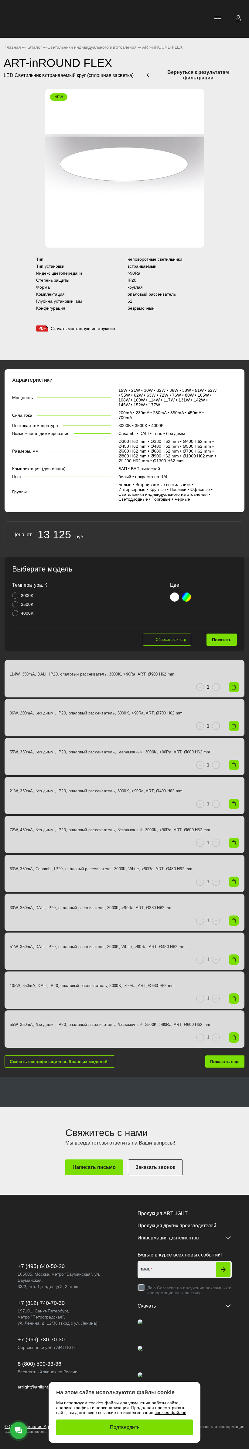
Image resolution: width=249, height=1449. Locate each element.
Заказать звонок (155, 1167)
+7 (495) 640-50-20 (41, 1266)
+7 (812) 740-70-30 (41, 1303)
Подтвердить (124, 1427)
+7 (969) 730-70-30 (41, 1339)
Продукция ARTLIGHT (163, 1213)
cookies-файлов (170, 1412)
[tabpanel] (124, 168)
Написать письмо (94, 1167)
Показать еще (225, 1061)
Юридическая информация (217, 1426)
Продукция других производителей (177, 1225)
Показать (222, 639)
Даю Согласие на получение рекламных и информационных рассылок (189, 1290)
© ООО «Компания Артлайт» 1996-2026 (44, 1426)
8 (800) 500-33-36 (39, 1364)
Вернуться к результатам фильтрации (198, 75)
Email (145, 1269)
